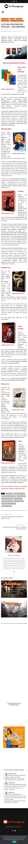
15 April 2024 (11, 789)
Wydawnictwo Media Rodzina (8, 503)
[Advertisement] (13, 758)
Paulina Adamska (14, 594)
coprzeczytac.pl (5, 29)
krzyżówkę (21, 775)
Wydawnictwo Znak (6, 506)
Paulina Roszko (14, 614)
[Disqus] (14, 644)
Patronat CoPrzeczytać (7, 498)
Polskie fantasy (18, 498)
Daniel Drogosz (12, 773)
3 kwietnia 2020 (13, 615)
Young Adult (5, 20)
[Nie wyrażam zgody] (26, 839)
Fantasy (12, 18)
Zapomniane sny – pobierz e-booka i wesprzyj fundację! (14, 609)
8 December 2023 (14, 802)
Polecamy (19, 18)
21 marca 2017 (13, 596)
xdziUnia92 (11, 792)
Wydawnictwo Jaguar (7, 501)
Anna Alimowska (7, 31)
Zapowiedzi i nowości (17, 20)
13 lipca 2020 (17, 31)
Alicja (20, 441)
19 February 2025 (20, 780)
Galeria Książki (9, 493)
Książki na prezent (21, 496)
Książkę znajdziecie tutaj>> (8, 89)
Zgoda (14, 841)
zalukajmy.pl (11, 782)
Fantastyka (5, 18)
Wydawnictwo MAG (18, 501)
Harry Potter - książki (19, 493)
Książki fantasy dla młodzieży (8, 496)
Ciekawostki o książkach (14, 584)
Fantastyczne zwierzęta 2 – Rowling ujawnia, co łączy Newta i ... (14, 589)
